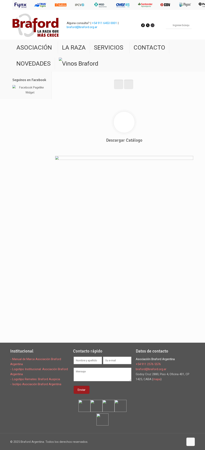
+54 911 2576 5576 (148, 364)
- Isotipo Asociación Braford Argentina (35, 384)
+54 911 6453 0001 (104, 23)
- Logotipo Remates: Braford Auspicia (35, 379)
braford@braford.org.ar (82, 27)
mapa (157, 379)
